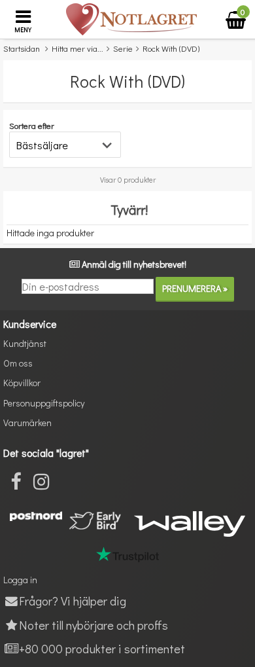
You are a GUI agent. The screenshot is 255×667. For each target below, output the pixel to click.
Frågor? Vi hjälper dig (72, 600)
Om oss (18, 363)
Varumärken (27, 422)
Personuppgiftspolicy (43, 403)
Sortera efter (31, 125)
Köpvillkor (22, 382)
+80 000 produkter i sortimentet (102, 648)
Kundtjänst (24, 343)
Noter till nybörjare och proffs (93, 625)
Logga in (20, 579)
